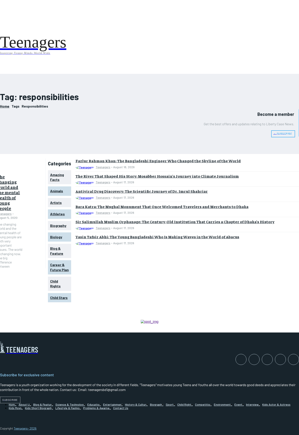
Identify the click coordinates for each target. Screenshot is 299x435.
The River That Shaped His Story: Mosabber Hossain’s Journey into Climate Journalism (157, 176)
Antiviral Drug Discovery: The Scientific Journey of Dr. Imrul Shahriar (142, 191)
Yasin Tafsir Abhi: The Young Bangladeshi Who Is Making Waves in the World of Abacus (157, 236)
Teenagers (103, 167)
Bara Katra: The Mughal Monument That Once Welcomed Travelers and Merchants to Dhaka (162, 206)
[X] (293, 359)
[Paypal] (267, 359)
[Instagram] (254, 359)
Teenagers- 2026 (25, 428)
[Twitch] (280, 359)
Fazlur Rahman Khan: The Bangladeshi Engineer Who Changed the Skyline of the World (158, 160)
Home (4, 106)
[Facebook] (241, 359)
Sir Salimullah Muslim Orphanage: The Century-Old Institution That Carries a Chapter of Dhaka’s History (175, 221)
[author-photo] (85, 167)
